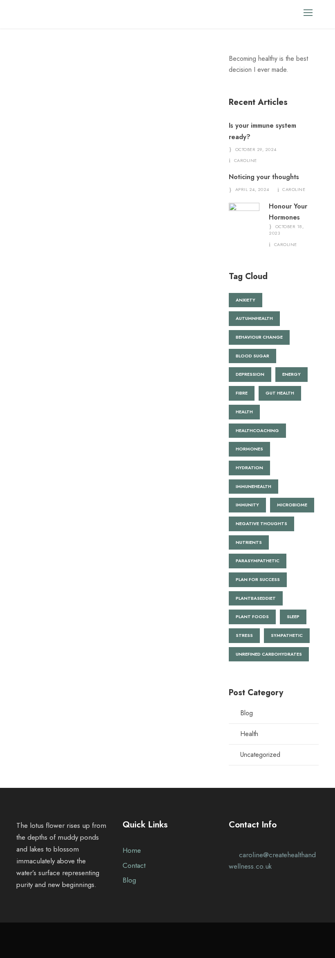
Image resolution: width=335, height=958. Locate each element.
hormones (249, 449)
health (244, 411)
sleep (293, 616)
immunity (247, 504)
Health (249, 733)
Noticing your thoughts (264, 177)
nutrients (249, 542)
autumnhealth (254, 318)
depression (250, 374)
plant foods (252, 616)
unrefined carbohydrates (269, 654)
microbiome (292, 504)
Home (132, 850)
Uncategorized (260, 754)
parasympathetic (257, 560)
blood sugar (252, 356)
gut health (280, 393)
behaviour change (259, 337)
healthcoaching (257, 430)
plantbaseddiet (256, 598)
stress (244, 635)
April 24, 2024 (252, 189)
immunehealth (253, 486)
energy (291, 374)
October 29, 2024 (256, 149)
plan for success (258, 579)
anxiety (245, 300)
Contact (134, 865)
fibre (242, 393)
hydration (249, 467)
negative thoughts (261, 523)
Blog (246, 713)
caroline (245, 160)
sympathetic (287, 635)
